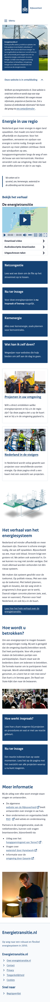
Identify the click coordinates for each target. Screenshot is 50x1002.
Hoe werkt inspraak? (19, 719)
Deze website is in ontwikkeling (21, 79)
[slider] (14, 234)
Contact (11, 965)
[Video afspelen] (25, 219)
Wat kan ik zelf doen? (20, 344)
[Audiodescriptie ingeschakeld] (40, 235)
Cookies (11, 979)
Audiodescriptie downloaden (19, 246)
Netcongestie (14, 265)
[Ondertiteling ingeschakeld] (35, 235)
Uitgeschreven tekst (14, 252)
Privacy (10, 970)
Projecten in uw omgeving (23, 397)
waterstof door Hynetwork (20, 850)
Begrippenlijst (14, 993)
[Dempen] (24, 235)
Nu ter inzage (14, 292)
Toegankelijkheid (15, 975)
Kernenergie (13, 318)
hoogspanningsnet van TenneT (22, 842)
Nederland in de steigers (21, 455)
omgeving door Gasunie (18, 858)
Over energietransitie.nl (19, 960)
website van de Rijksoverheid (21, 807)
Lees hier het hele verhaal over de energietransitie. (22, 610)
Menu (12, 20)
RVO (8, 819)
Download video (13, 240)
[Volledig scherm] (45, 235)
